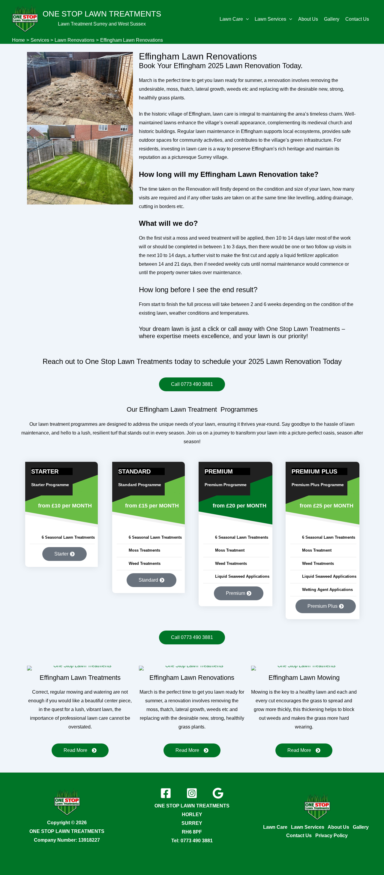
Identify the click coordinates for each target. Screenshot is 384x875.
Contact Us (357, 19)
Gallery (331, 19)
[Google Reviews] (218, 793)
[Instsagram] (191, 793)
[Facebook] (165, 793)
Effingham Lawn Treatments (80, 677)
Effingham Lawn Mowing (304, 677)
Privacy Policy (331, 835)
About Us (308, 19)
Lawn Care (231, 19)
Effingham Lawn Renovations (198, 56)
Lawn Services (270, 19)
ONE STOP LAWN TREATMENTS (102, 13)
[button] (246, 19)
